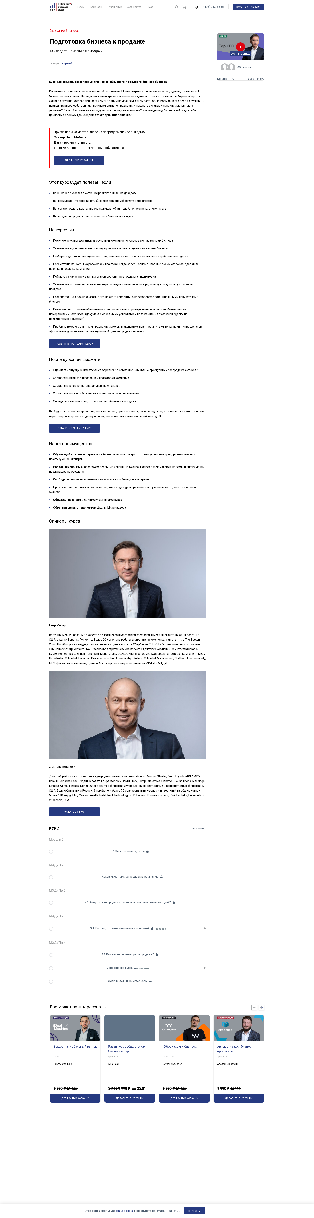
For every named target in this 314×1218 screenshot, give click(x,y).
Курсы (80, 6)
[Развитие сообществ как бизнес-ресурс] (129, 1028)
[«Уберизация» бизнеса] (184, 1028)
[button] (194, 1210)
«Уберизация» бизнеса (180, 1046)
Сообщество (134, 6)
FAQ (150, 6)
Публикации (115, 6)
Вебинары (96, 6)
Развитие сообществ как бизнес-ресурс (126, 1049)
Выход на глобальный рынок (75, 1046)
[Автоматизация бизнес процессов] (239, 1028)
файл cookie (124, 1211)
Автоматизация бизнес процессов (234, 1049)
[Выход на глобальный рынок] (75, 1028)
